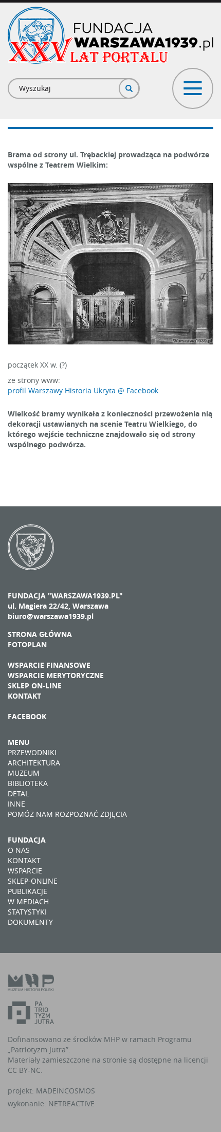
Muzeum (24, 773)
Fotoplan (27, 644)
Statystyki (27, 912)
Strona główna (40, 634)
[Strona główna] (110, 35)
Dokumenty (30, 922)
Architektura (34, 763)
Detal (18, 793)
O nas (19, 850)
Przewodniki (32, 752)
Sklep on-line (35, 685)
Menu (19, 742)
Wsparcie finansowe (49, 665)
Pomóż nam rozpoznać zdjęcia (67, 814)
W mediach (28, 901)
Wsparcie (25, 870)
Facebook (27, 716)
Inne (16, 804)
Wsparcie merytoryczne (56, 675)
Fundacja (27, 840)
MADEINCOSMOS (65, 1091)
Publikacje (27, 891)
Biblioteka (28, 783)
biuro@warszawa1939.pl (51, 616)
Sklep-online (33, 881)
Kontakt (24, 696)
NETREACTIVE (71, 1103)
